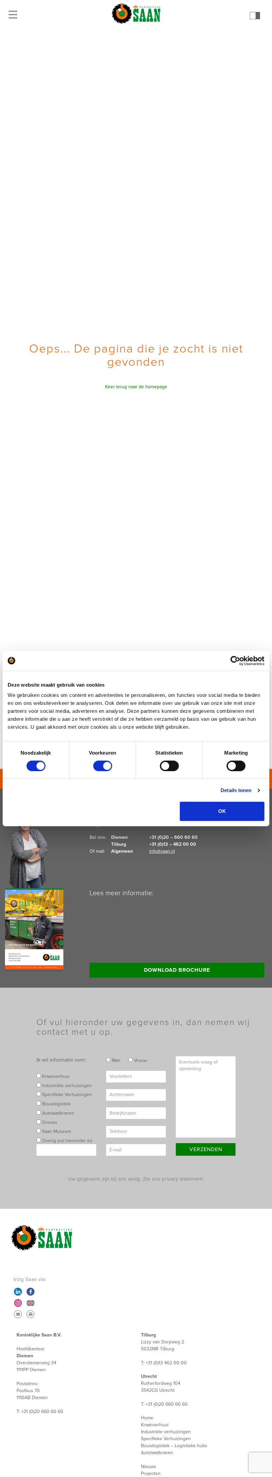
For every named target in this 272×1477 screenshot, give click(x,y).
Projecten (151, 1473)
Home (147, 1417)
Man (115, 1060)
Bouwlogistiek (56, 1103)
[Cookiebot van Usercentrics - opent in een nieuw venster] (235, 661)
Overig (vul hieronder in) (66, 1140)
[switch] (102, 766)
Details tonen (236, 790)
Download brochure (177, 970)
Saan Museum (56, 1131)
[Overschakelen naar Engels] (30, 1303)
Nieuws (148, 1466)
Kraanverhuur (55, 1076)
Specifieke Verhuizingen (66, 1094)
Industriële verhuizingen (66, 1085)
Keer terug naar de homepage (136, 386)
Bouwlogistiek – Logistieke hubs (174, 1445)
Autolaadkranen (57, 1113)
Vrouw (140, 1060)
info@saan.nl (162, 851)
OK (222, 811)
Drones (49, 1122)
